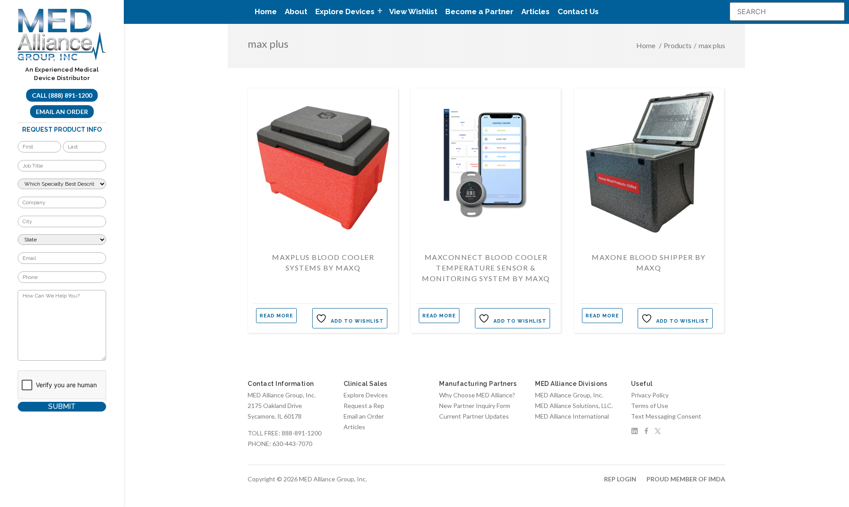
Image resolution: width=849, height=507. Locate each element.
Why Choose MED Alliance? (477, 395)
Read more (276, 316)
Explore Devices (366, 395)
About (296, 11)
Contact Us (578, 11)
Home (266, 11)
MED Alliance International (572, 416)
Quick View (323, 222)
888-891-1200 (301, 433)
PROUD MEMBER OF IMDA (685, 479)
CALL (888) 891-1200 (62, 95)
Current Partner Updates (474, 416)
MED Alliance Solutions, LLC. (574, 405)
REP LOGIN (620, 479)
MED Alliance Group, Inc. (569, 395)
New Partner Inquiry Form (474, 405)
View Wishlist (413, 11)
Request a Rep (364, 405)
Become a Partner (479, 11)
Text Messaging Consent (666, 416)
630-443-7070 (292, 443)
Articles (535, 11)
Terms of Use (649, 405)
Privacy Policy (650, 395)
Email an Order (62, 111)
